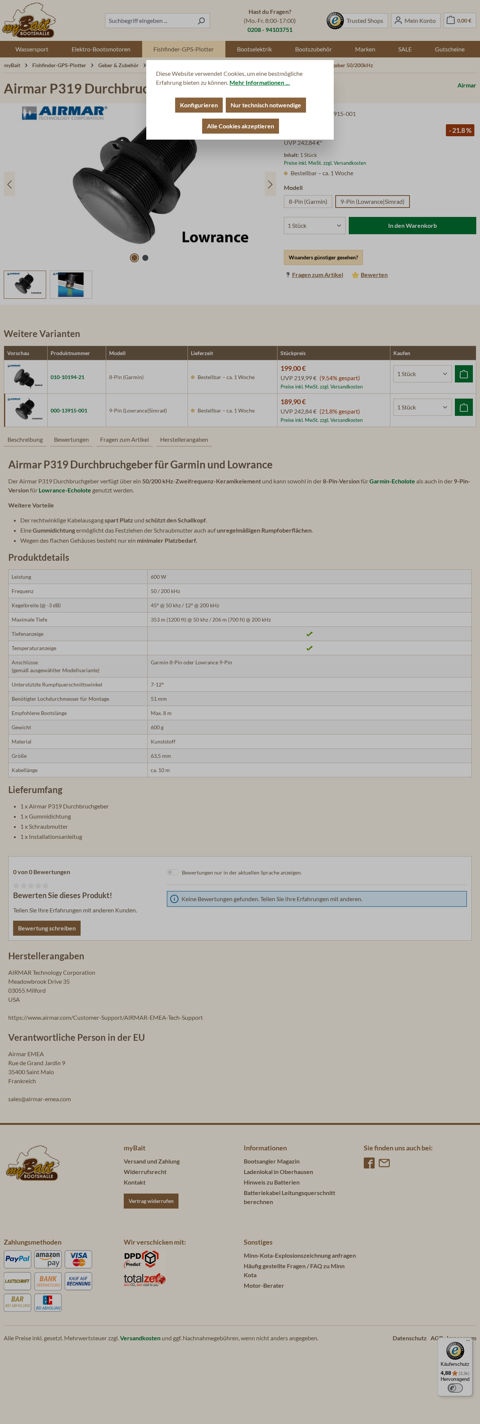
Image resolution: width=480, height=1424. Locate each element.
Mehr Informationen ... (260, 82)
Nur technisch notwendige (266, 104)
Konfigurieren (199, 104)
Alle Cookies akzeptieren (240, 125)
